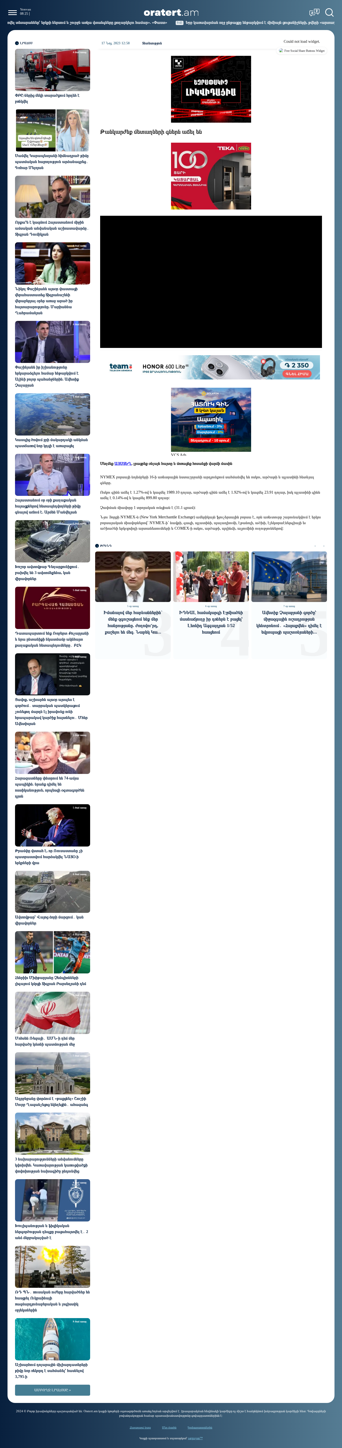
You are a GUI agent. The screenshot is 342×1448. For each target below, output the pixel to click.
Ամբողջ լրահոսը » (52, 1390)
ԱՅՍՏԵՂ (122, 463)
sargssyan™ (195, 1438)
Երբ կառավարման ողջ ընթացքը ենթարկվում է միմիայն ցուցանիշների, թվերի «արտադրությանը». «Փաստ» (207, 22)
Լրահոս (26, 43)
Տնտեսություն (152, 43)
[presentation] (315, 546)
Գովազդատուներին (200, 1427)
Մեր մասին (169, 1427)
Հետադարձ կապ (140, 1427)
